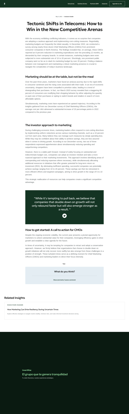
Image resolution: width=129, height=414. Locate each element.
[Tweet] (64, 216)
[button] (64, 279)
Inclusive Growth (68, 16)
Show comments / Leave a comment (64, 280)
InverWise (26, 370)
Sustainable (20, 305)
